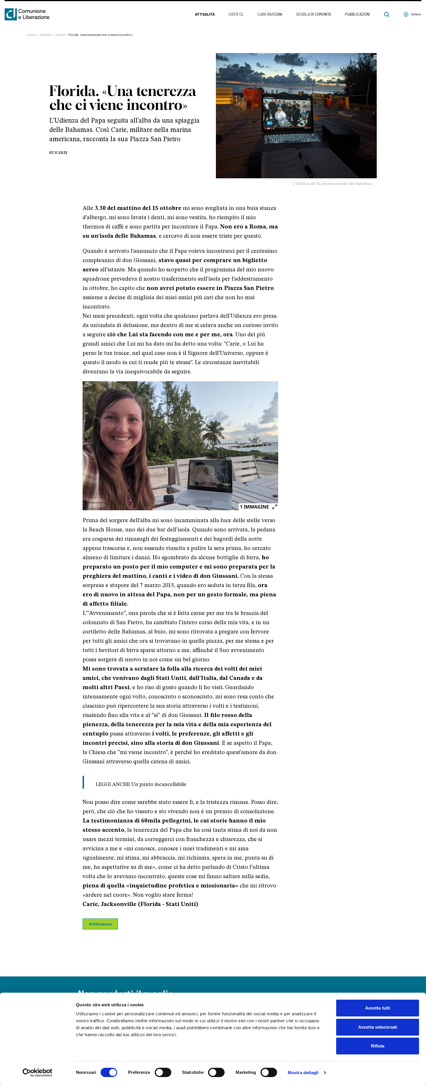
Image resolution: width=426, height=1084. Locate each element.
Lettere (60, 34)
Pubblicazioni (357, 14)
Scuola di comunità (313, 14)
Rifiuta (378, 1045)
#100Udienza (100, 923)
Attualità (205, 14)
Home (33, 34)
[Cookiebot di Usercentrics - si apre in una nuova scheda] (37, 1072)
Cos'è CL (236, 14)
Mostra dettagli (303, 1072)
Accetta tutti (377, 1007)
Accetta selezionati (377, 1027)
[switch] (163, 1072)
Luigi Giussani (270, 14)
